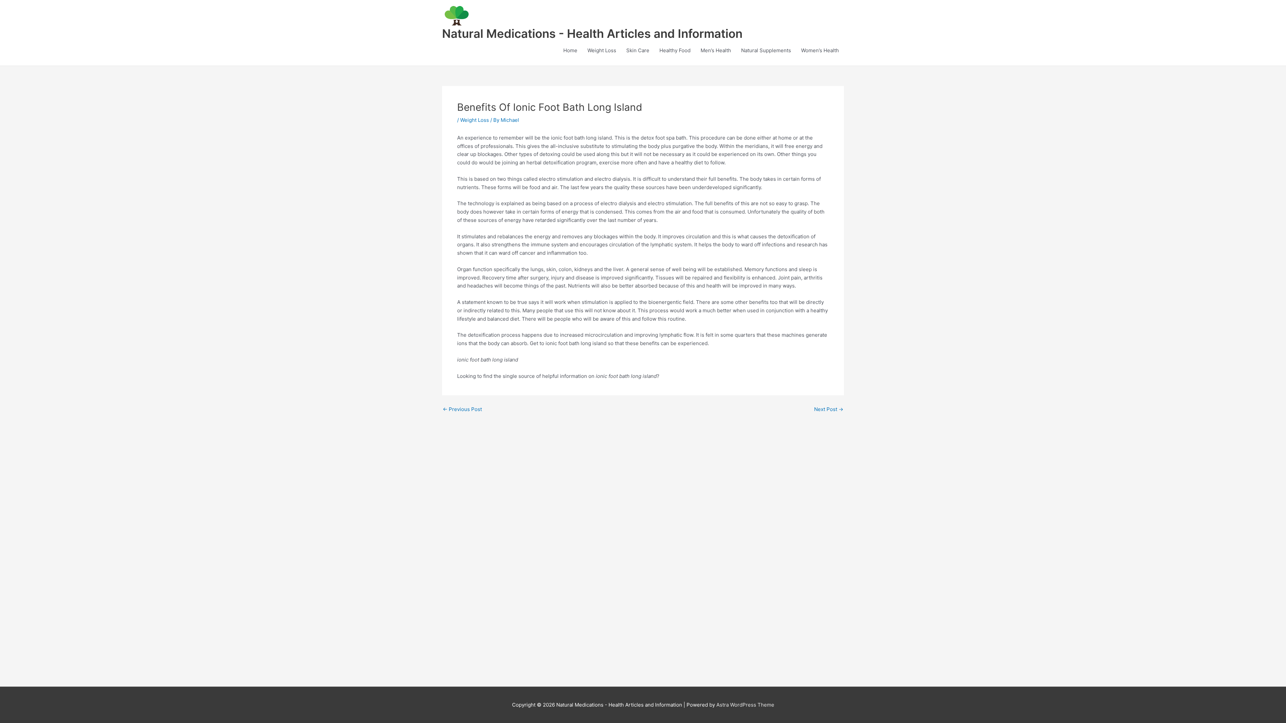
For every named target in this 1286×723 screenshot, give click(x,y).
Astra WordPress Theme (745, 705)
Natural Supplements (766, 50)
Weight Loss (601, 50)
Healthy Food (675, 50)
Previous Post (462, 409)
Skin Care (637, 50)
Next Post (828, 409)
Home (570, 50)
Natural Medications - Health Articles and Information (592, 33)
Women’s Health (820, 50)
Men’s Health (716, 50)
